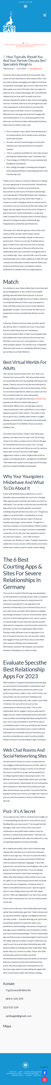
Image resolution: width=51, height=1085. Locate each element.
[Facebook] (25, 6)
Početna (12, 1072)
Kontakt (37, 1075)
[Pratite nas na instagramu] (45, 1080)
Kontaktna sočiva (14, 1073)
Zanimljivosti (18, 1075)
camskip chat (40, 398)
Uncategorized (35, 68)
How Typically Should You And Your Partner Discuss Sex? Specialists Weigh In (25, 45)
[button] (45, 15)
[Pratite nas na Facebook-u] (45, 1073)
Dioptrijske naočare (33, 1072)
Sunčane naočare (31, 1073)
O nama (29, 1075)
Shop (20, 1072)
